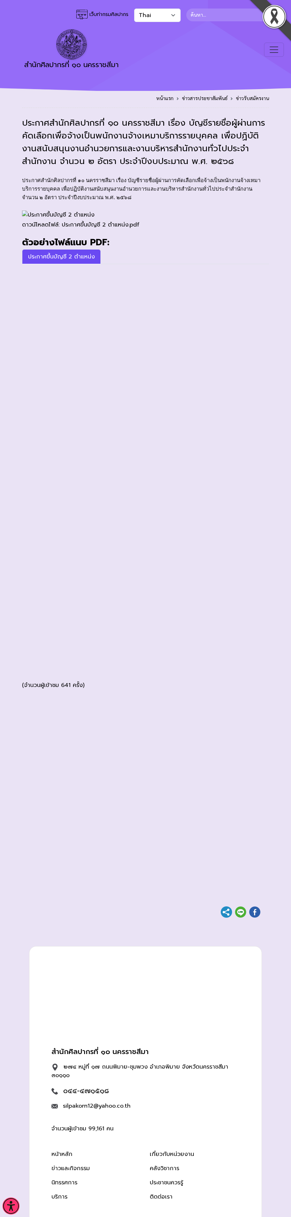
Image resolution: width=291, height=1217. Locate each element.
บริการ (59, 1197)
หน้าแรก (165, 98)
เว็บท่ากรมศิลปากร (108, 14)
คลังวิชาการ (164, 1168)
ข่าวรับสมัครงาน (252, 98)
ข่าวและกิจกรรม (70, 1168)
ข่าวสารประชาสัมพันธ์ (204, 98)
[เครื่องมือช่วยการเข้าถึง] (11, 1206)
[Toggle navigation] (274, 50)
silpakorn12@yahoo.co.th (97, 1106)
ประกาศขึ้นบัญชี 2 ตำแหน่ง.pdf (100, 224)
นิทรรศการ (64, 1182)
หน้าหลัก (61, 1154)
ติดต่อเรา (161, 1197)
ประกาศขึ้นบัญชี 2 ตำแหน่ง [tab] (61, 256)
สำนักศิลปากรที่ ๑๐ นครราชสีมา (71, 64)
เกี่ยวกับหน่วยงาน (172, 1154)
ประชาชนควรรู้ (166, 1182)
